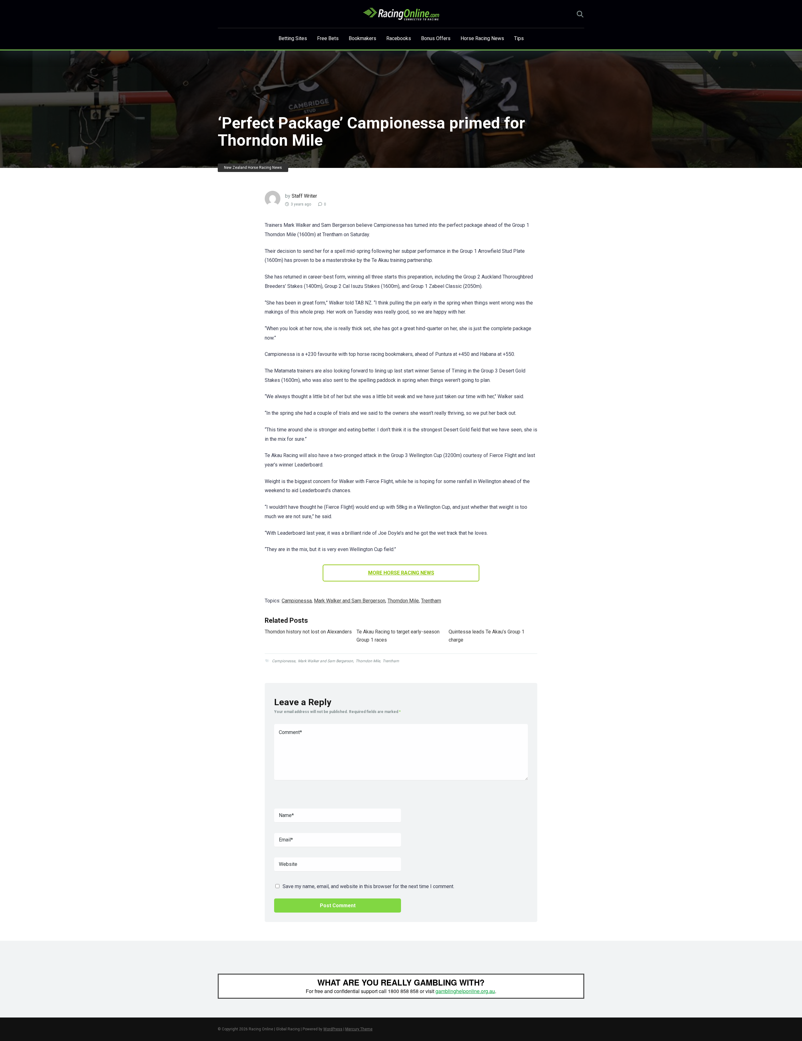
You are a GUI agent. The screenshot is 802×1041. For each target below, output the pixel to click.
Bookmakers (362, 38)
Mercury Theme (358, 1029)
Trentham (431, 601)
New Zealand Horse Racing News (253, 167)
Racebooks (398, 38)
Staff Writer (304, 196)
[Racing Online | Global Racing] (401, 14)
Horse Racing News (482, 38)
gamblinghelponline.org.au (465, 991)
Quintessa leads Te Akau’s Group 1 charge (486, 636)
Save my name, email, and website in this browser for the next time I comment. (368, 886)
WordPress (332, 1029)
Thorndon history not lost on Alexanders (308, 632)
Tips (519, 38)
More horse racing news (401, 573)
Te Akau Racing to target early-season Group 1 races (398, 636)
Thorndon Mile (403, 601)
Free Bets (328, 38)
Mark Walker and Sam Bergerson (349, 601)
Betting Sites (293, 38)
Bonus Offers (435, 38)
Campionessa (297, 601)
